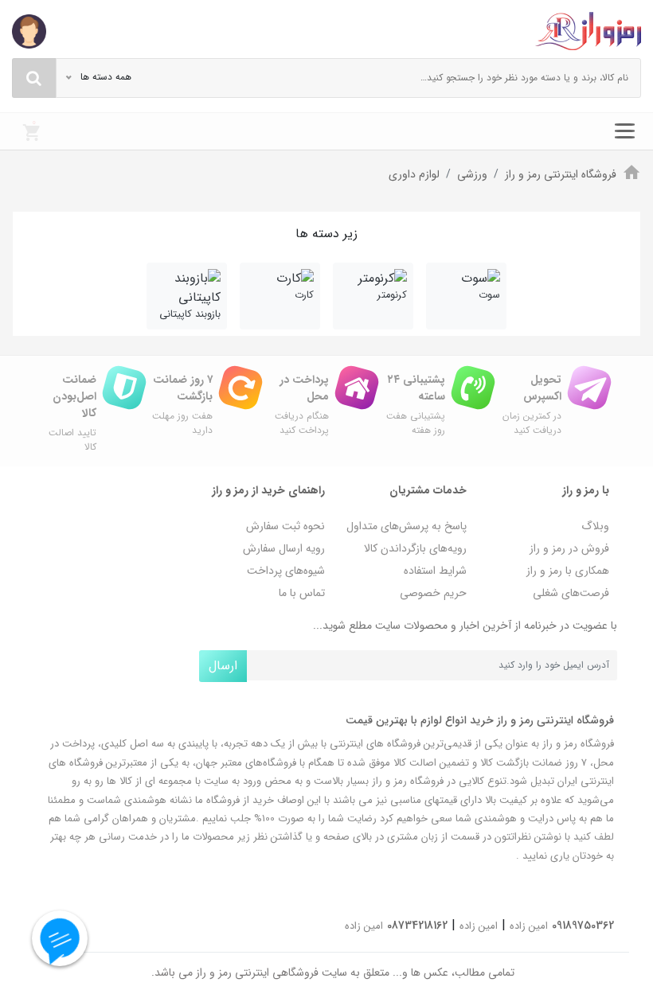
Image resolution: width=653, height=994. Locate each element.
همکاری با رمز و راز (567, 570)
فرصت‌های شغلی (571, 593)
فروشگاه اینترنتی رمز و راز (560, 174)
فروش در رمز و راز (569, 548)
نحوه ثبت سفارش (285, 526)
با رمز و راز (585, 490)
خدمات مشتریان (428, 490)
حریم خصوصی (433, 593)
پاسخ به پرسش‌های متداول (406, 526)
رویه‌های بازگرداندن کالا (415, 548)
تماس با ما (302, 593)
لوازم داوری (414, 174)
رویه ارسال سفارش (284, 548)
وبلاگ (595, 526)
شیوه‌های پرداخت (286, 570)
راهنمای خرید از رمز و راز (268, 490)
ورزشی (472, 174)
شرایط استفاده (435, 570)
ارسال (223, 666)
